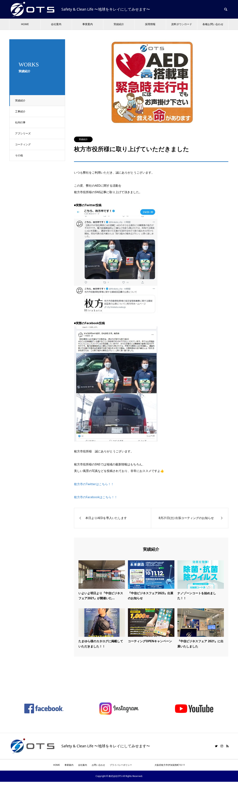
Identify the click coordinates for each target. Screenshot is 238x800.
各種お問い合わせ (212, 24)
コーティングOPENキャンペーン (150, 641)
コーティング (23, 144)
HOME (25, 24)
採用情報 (150, 24)
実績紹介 (119, 24)
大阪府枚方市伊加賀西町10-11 (161, 765)
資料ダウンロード (181, 24)
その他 (19, 155)
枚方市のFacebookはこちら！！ (95, 497)
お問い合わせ (98, 765)
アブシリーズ (23, 133)
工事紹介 (20, 111)
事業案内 (87, 24)
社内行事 (20, 122)
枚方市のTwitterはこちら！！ (94, 484)
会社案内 (56, 24)
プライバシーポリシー (121, 765)
